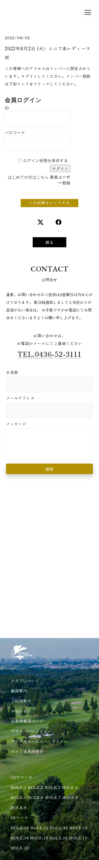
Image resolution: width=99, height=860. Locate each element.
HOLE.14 (20, 838)
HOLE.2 (35, 787)
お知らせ (19, 711)
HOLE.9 (19, 807)
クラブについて (25, 680)
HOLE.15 (39, 838)
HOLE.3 (53, 787)
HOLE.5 (18, 797)
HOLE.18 (20, 848)
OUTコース (21, 777)
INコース (19, 817)
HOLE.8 (70, 797)
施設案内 (19, 691)
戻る (49, 242)
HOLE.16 (59, 838)
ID (7, 108)
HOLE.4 (70, 787)
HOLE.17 (78, 838)
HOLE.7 (53, 797)
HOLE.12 (59, 827)
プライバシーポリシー (31, 731)
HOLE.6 (36, 797)
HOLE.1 (18, 787)
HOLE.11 (40, 827)
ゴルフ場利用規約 (27, 751)
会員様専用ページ (27, 721)
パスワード (15, 133)
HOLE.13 (78, 827)
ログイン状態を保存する (45, 161)
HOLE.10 (20, 827)
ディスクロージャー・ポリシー (39, 741)
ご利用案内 (21, 701)
